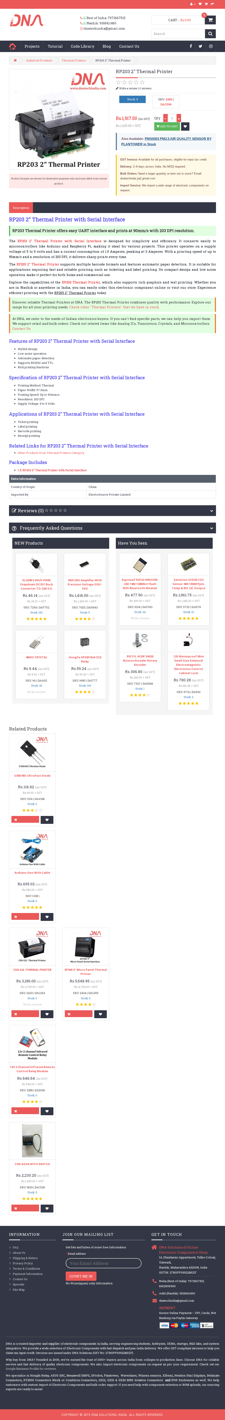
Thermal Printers (74, 60)
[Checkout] (212, 4)
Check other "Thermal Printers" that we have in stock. (114, 307)
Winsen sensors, (150, 1375)
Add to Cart (168, 126)
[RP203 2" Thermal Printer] (59, 119)
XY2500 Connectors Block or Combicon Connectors (60, 1380)
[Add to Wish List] (185, 126)
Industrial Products (39, 60)
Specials (18, 1284)
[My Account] (193, 4)
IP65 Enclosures (182, 1380)
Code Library (82, 46)
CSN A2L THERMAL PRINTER (32, 970)
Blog (107, 46)
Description (21, 208)
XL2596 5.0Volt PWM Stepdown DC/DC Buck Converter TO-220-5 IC (36, 584)
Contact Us (129, 46)
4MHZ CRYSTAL (36, 657)
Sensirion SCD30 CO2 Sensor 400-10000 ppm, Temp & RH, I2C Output (188, 584)
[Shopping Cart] (206, 4)
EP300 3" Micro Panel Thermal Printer (86, 972)
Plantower (111, 1375)
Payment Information (28, 1274)
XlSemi (168, 1375)
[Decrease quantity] (165, 118)
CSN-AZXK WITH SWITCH (32, 1164)
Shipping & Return (25, 1258)
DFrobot (96, 1375)
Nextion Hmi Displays (189, 1375)
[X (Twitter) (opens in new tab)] (200, 47)
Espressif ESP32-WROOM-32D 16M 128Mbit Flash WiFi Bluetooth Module (140, 584)
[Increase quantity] (179, 118)
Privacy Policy (23, 1263)
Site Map (19, 1290)
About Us (19, 1253)
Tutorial (55, 46)
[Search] (210, 33)
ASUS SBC (58, 1375)
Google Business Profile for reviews (31, 1369)
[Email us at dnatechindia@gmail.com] (82, 29)
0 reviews (145, 88)
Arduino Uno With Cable (32, 873)
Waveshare (129, 1375)
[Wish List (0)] (200, 4)
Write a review (127, 88)
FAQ (15, 1247)
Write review (36, 692)
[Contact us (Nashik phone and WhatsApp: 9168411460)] (83, 23)
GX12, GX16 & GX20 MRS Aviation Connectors (131, 1380)
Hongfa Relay (39, 1375)
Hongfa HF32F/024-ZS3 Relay (85, 659)
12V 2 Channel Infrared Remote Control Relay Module (32, 1069)
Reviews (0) (31, 510)
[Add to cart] (25, 819)
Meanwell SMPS (78, 1375)
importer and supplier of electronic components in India (68, 1344)
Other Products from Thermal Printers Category (51, 453)
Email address (77, 1253)
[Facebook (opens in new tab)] (190, 47)
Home (12, 46)
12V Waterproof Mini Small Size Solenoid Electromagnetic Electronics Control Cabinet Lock (188, 664)
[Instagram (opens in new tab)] (211, 47)
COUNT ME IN (81, 1276)
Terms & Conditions (26, 1268)
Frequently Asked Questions (50, 528)
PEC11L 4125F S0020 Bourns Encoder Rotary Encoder (140, 660)
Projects (32, 46)
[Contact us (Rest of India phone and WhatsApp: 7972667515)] (83, 18)
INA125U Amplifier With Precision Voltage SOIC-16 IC (85, 584)
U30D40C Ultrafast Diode (32, 776)
